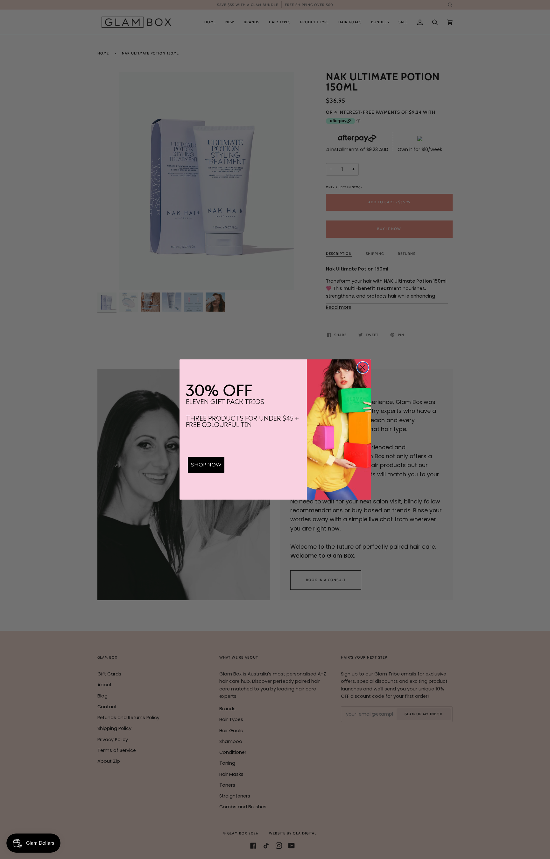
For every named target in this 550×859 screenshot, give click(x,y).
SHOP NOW (206, 464)
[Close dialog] (362, 367)
